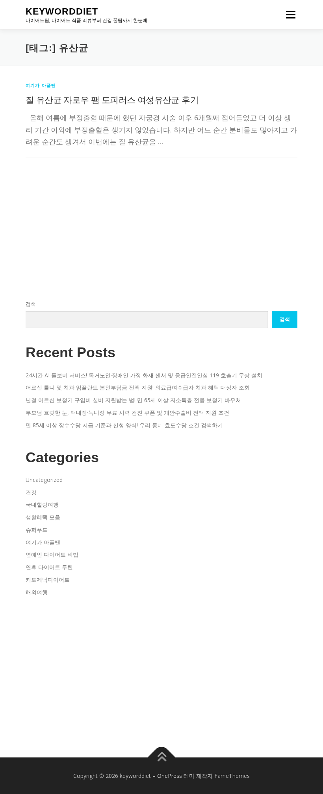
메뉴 (289, 14)
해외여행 (37, 592)
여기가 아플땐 (41, 85)
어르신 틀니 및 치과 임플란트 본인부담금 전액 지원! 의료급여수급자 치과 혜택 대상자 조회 (138, 387)
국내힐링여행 (42, 504)
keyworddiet (62, 11)
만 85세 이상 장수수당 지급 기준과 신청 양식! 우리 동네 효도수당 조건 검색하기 (124, 425)
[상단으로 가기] (162, 757)
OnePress (169, 775)
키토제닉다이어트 (48, 579)
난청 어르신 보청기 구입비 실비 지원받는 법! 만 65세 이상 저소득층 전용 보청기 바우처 (133, 400)
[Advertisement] (161, 203)
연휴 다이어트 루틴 (49, 567)
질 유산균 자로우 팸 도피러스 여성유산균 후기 (112, 99)
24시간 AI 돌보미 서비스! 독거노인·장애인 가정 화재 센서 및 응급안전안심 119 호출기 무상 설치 (144, 375)
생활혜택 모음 (43, 517)
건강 (31, 492)
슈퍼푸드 (37, 529)
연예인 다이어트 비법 (52, 554)
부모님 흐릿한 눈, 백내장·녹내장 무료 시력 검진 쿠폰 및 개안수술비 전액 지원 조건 (127, 412)
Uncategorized (44, 479)
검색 (31, 303)
